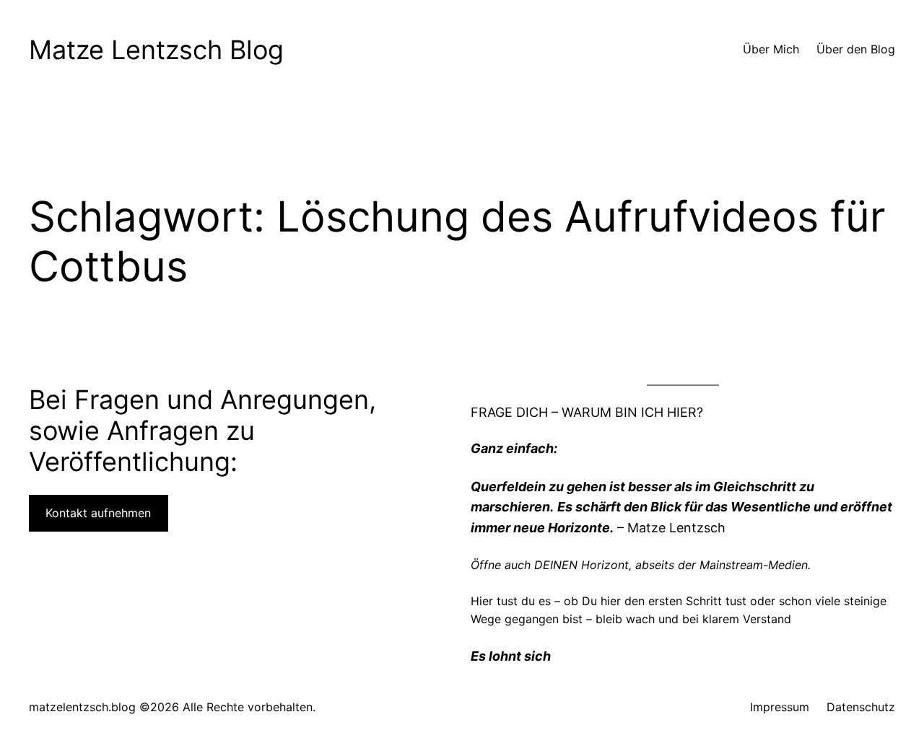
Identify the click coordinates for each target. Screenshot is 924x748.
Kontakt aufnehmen (98, 513)
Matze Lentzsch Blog (156, 50)
